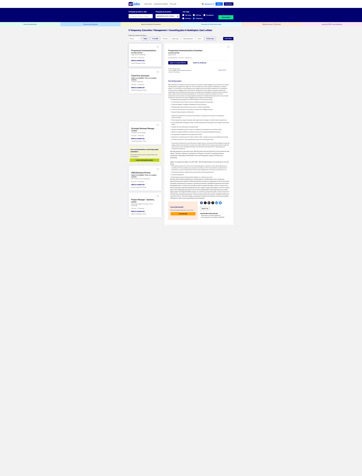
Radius (145, 38)
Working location (188, 38)
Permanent (210, 15)
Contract (188, 18)
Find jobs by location (163, 12)
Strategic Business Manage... (143, 128)
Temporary (199, 18)
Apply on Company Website (178, 63)
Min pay (165, 38)
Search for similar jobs (199, 63)
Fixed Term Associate (140, 75)
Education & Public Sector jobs (211, 24)
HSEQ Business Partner (141, 172)
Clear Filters (228, 38)
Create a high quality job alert (144, 160)
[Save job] (158, 47)
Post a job (173, 4)
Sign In (219, 4)
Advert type (175, 38)
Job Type (185, 12)
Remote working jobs (91, 24)
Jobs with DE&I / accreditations (331, 24)
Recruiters (228, 4)
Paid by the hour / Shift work (271, 24)
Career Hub (148, 4)
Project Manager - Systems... (143, 199)
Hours (199, 38)
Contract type (210, 38)
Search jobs (226, 17)
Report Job (205, 208)
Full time (198, 15)
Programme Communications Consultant (185, 50)
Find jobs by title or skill (137, 12)
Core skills (155, 38)
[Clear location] (178, 16)
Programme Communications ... (144, 50)
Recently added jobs (30, 24)
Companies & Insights (161, 4)
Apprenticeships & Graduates (151, 24)
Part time (188, 15)
